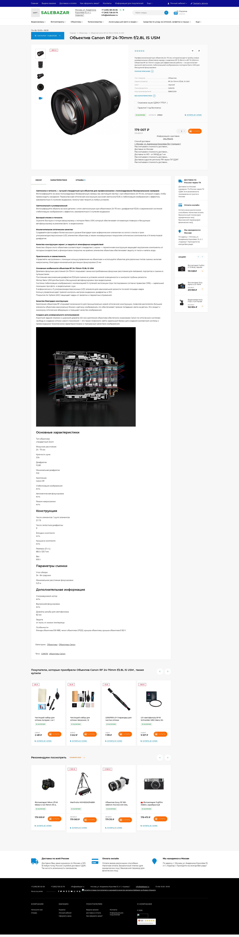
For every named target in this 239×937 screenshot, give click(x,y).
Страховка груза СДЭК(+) (152, 103)
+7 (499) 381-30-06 (109, 10)
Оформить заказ (65, 916)
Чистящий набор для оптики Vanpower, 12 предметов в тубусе (80, 720)
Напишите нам (37, 910)
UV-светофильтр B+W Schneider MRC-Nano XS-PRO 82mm (152, 720)
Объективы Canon (67, 644)
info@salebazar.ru (109, 15)
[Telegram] (123, 10)
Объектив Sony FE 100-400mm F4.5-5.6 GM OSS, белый (116, 804)
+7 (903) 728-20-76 (109, 12)
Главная (34, 3)
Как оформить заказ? (89, 3)
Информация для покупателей (129, 3)
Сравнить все (75, 757)
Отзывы (34, 913)
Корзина (62, 910)
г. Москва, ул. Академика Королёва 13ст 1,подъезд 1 (158, 144)
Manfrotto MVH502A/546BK (82, 802)
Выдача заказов (49, 3)
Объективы (52, 644)
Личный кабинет (65, 913)
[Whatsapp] (120, 10)
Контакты (107, 3)
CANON (44, 654)
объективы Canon (57, 654)
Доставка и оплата (68, 3)
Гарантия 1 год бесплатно (149, 108)
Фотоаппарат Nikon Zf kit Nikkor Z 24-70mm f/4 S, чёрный (46, 804)
